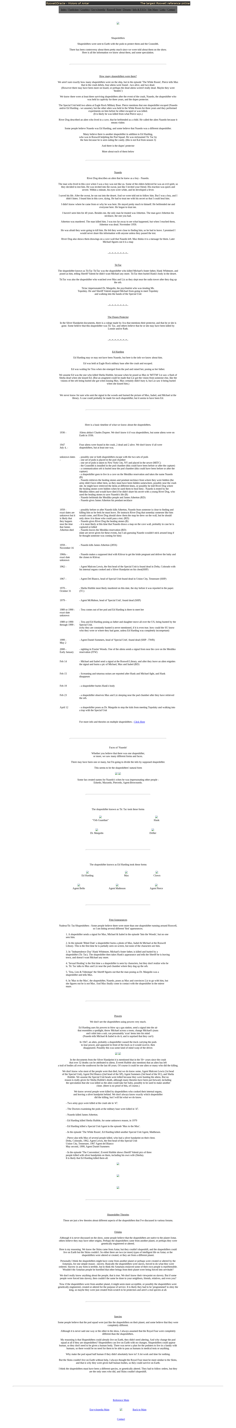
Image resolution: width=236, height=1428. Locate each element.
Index (64, 9)
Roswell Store (114, 9)
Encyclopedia (98, 9)
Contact (171, 9)
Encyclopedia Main (99, 1409)
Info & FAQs (139, 9)
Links (163, 9)
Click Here (139, 721)
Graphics (85, 9)
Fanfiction (73, 9)
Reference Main (121, 1400)
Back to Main (139, 1409)
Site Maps (153, 9)
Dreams (127, 9)
